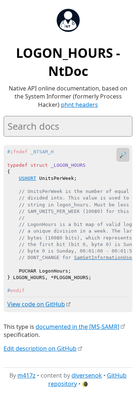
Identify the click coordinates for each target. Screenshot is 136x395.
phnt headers (79, 105)
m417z (26, 375)
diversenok (86, 375)
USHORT (27, 178)
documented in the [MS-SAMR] (77, 327)
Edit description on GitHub (40, 348)
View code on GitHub (36, 304)
